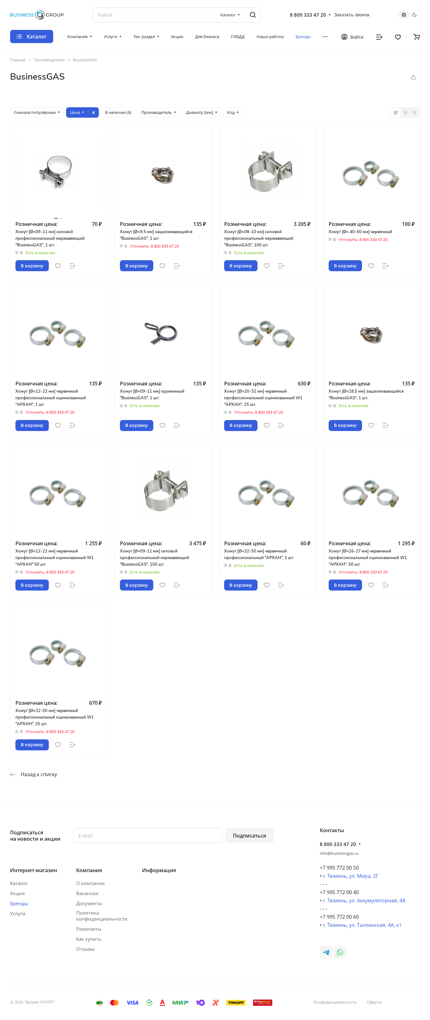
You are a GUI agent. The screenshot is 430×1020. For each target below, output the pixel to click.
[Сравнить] (72, 265)
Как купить (88, 939)
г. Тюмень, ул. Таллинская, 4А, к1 (362, 925)
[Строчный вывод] (405, 112)
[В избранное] (58, 265)
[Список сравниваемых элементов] (379, 36)
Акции (17, 893)
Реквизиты (88, 929)
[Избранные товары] (398, 36)
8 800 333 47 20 (308, 15)
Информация (159, 870)
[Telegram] (326, 952)
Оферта (374, 1002)
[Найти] (253, 15)
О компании (90, 883)
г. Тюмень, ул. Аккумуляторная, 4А (364, 900)
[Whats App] (340, 952)
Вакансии (87, 893)
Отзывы (85, 949)
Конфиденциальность (335, 1002)
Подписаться (249, 835)
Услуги (17, 913)
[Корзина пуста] (416, 36)
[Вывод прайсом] (414, 112)
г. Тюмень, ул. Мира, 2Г (350, 875)
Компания (89, 870)
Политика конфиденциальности (101, 916)
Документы (89, 903)
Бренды (19, 903)
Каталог (19, 883)
